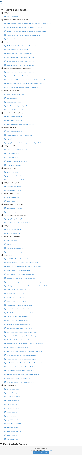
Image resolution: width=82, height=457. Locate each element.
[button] (1, 1)
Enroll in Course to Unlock (41, 452)
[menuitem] (1, 3)
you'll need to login (47, 450)
